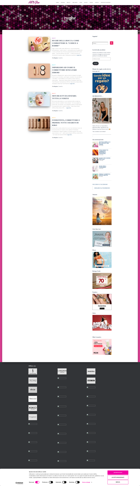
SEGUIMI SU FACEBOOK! (100, 184)
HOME (57, 2)
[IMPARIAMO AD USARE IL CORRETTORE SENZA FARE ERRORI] (39, 71)
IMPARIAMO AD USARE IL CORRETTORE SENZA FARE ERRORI (64, 70)
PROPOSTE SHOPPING (105, 2)
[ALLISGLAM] (34, 2)
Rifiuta (118, 482)
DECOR (85, 2)
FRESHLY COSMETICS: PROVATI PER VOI (104, 175)
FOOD (81, 2)
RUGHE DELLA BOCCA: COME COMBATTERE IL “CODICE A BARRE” (65, 43)
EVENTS (97, 2)
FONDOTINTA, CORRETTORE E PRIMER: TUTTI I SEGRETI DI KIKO (66, 122)
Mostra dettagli (86, 482)
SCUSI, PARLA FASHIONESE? (102, 167)
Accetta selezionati (118, 477)
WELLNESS (75, 2)
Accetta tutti (118, 472)
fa (60, 57)
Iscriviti (95, 63)
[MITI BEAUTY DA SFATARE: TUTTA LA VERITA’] (39, 99)
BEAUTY (68, 2)
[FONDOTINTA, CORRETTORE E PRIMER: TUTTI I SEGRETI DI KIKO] (39, 123)
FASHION (63, 2)
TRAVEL (91, 2)
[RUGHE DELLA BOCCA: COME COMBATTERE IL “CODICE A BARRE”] (39, 44)
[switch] (51, 482)
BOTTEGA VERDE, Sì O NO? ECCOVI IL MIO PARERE (104, 143)
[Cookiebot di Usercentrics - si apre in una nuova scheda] (19, 483)
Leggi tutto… (79, 55)
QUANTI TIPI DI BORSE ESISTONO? (104, 159)
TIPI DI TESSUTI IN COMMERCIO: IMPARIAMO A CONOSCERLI (103, 151)
